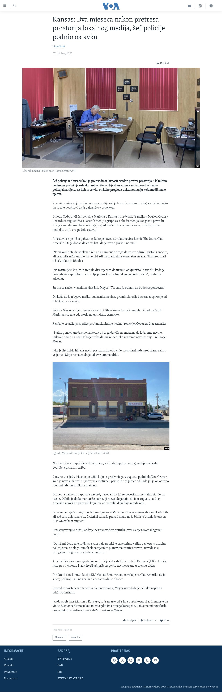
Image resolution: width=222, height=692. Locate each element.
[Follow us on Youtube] (139, 660)
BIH (60, 672)
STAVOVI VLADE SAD (70, 678)
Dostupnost (11, 678)
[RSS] (147, 660)
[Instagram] (200, 6)
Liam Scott (59, 46)
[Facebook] (211, 6)
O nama (8, 659)
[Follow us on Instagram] (130, 660)
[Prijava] (155, 660)
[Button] (162, 63)
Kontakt (9, 665)
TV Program (65, 659)
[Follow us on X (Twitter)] (122, 660)
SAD (60, 665)
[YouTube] (189, 6)
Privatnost (10, 672)
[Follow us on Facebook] (114, 660)
